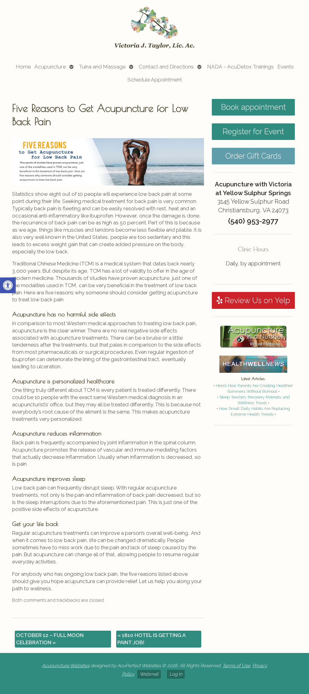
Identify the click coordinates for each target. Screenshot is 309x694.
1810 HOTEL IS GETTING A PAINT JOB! (151, 638)
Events (285, 67)
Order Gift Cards (253, 155)
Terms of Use (236, 665)
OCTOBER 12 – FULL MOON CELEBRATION (50, 638)
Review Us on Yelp (256, 300)
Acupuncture (50, 67)
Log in (175, 674)
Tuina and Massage (102, 67)
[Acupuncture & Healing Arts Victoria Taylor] (154, 28)
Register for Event (253, 131)
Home (23, 67)
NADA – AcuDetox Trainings (240, 67)
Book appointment (253, 107)
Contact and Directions (166, 67)
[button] (8, 285)
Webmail (149, 674)
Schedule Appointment (154, 80)
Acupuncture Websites (65, 665)
